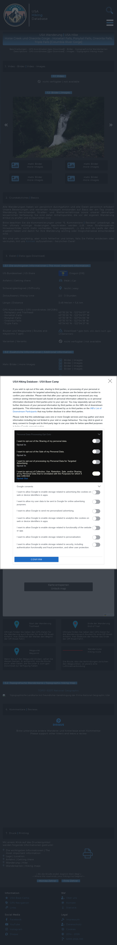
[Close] (111, 382)
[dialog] (58, 472)
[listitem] (58, 434)
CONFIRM (36, 559)
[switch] (96, 441)
